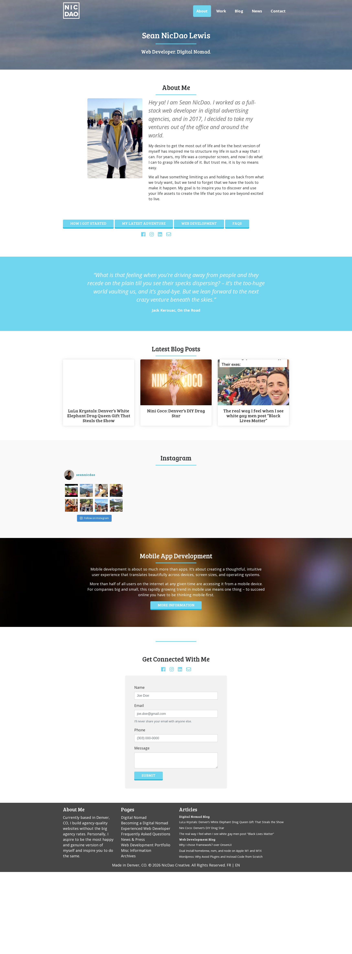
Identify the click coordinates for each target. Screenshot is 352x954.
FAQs (237, 223)
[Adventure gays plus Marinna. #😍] (86, 505)
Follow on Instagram (96, 518)
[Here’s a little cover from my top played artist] (101, 490)
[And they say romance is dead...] (86, 490)
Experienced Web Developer (145, 828)
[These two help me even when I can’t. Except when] (71, 505)
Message (142, 748)
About (202, 11)
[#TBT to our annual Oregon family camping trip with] (101, 505)
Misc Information (136, 850)
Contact (278, 11)
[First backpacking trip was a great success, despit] (116, 505)
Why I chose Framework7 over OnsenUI (205, 845)
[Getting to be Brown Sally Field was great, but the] (116, 490)
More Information (176, 604)
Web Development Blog (197, 839)
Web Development (199, 223)
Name (139, 687)
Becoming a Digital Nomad (144, 822)
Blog (239, 11)
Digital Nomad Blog (194, 816)
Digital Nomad (133, 817)
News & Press (133, 839)
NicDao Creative (176, 865)
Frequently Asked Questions (145, 833)
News (257, 11)
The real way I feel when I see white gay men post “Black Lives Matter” (253, 415)
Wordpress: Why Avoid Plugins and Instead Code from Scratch (221, 857)
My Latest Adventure (144, 223)
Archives (128, 855)
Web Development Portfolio (145, 844)
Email (139, 705)
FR (229, 865)
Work (221, 11)
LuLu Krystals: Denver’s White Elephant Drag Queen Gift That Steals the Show (98, 415)
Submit (148, 775)
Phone (139, 729)
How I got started (88, 223)
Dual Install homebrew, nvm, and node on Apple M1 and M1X (220, 851)
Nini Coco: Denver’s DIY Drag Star (176, 413)
